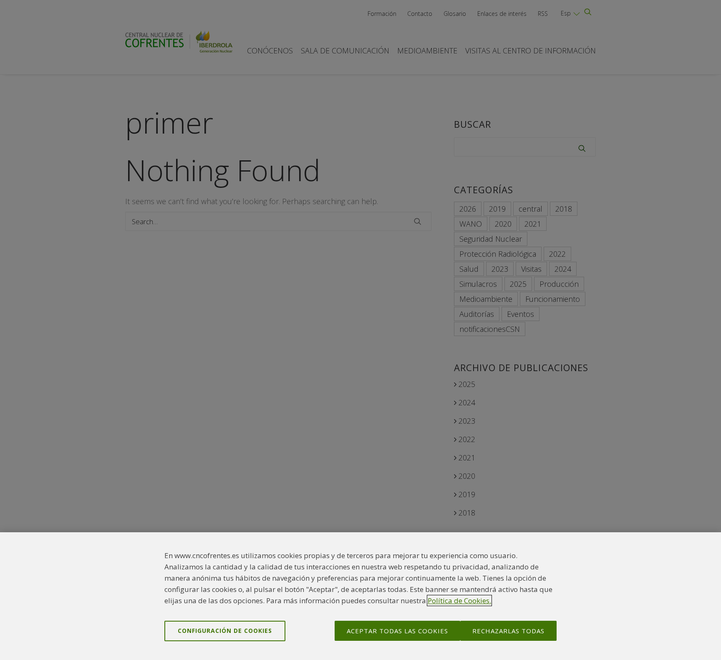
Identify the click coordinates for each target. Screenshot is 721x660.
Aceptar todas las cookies (397, 631)
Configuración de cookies (225, 631)
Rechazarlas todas (508, 631)
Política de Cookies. (459, 600)
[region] (360, 596)
